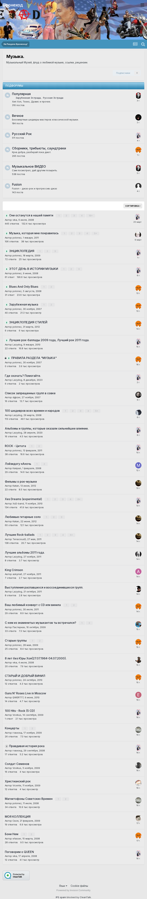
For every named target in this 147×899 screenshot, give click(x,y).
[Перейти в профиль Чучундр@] (138, 235)
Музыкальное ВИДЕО (29, 166)
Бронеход (13, 5)
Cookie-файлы (79, 885)
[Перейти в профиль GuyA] (138, 818)
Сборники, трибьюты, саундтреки (39, 148)
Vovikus (17, 714)
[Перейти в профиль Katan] (138, 483)
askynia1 (17, 574)
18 (90, 215)
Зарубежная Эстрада (28, 97)
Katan (16, 485)
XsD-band (18, 503)
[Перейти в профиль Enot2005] (138, 695)
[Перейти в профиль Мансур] (138, 465)
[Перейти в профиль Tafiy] (138, 624)
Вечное (17, 116)
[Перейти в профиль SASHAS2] (138, 554)
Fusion (17, 184)
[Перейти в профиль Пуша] (138, 660)
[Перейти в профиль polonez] (138, 150)
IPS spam (61, 897)
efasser (17, 838)
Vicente (17, 785)
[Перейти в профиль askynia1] (138, 571)
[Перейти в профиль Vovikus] (138, 765)
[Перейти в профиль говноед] (138, 730)
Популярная (21, 94)
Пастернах (19, 627)
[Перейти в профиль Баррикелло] (138, 589)
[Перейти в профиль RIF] (138, 117)
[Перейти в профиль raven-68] (138, 412)
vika (15, 219)
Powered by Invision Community (73, 890)
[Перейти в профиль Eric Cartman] (138, 783)
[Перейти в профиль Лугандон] (138, 96)
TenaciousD (19, 539)
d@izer (16, 397)
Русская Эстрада (53, 97)
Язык (62, 885)
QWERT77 (18, 697)
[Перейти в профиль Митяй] (138, 395)
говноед (17, 732)
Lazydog (17, 344)
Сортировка (132, 206)
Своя (15, 820)
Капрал (17, 468)
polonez (17, 237)
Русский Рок (22, 134)
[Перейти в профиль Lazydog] (138, 135)
